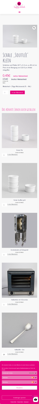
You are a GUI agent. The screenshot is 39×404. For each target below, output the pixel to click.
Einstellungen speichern (19, 397)
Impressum (26, 402)
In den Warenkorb (17, 92)
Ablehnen (19, 393)
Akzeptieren (19, 388)
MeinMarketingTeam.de (25, 368)
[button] (19, 12)
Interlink (3, 370)
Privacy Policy (13, 402)
